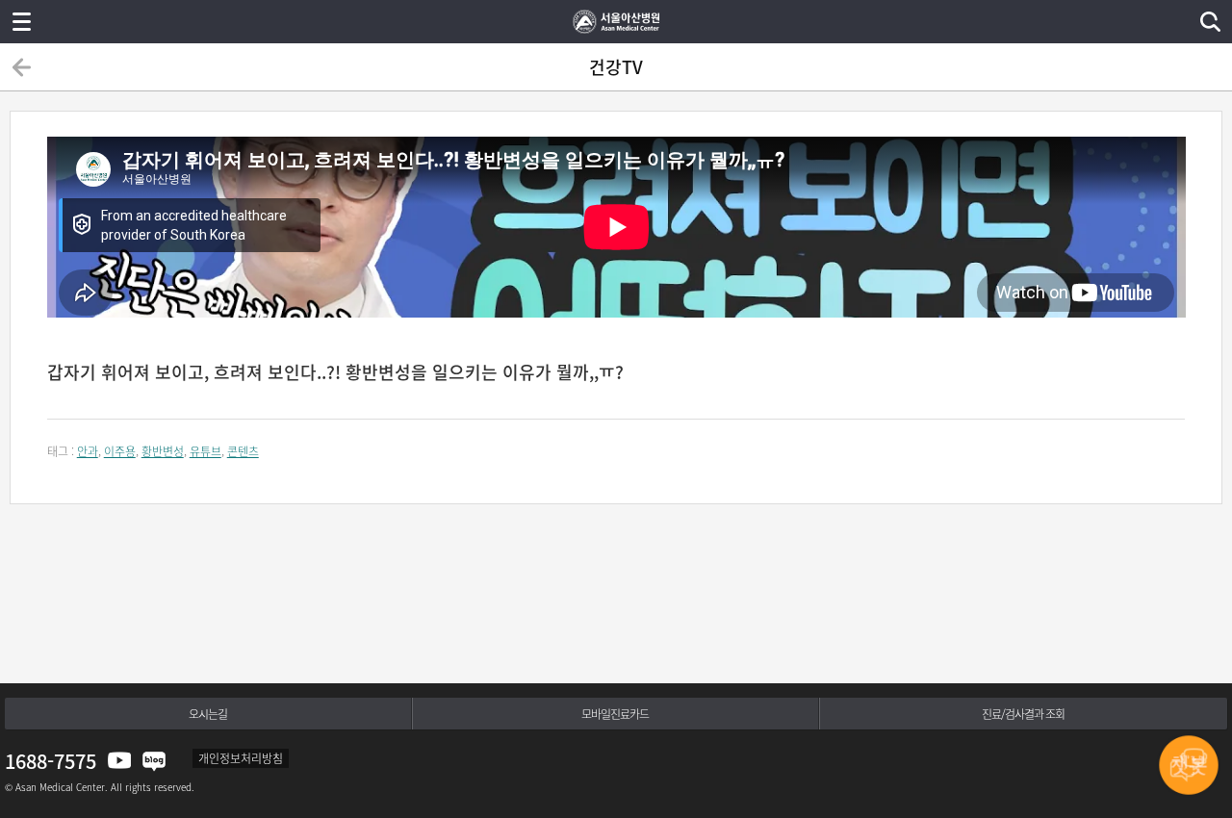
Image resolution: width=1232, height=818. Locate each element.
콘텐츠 (243, 451)
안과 (87, 451)
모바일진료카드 (615, 714)
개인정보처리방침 (240, 758)
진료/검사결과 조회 (1023, 714)
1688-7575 (50, 761)
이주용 (120, 451)
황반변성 (162, 451)
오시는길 (208, 714)
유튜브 (205, 451)
